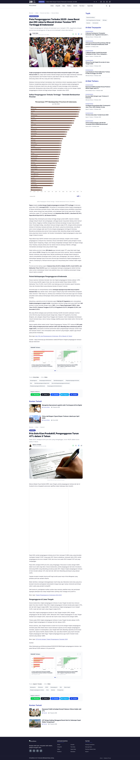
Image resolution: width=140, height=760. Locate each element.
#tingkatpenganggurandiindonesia (37, 386)
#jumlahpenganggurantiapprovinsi (41, 383)
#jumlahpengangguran (58, 380)
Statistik (75, 5)
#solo (47, 690)
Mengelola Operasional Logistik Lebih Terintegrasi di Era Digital (62, 405)
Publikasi (69, 5)
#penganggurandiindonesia (45, 380)
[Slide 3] (57, 370)
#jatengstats (33, 687)
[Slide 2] (56, 370)
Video (63, 5)
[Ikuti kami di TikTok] (110, 2)
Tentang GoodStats (89, 744)
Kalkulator (73, 751)
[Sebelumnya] (94, 2)
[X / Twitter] (76, 34)
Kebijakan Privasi (107, 758)
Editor (46, 377)
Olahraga (105, 20)
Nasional (42, 427)
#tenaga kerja (60, 690)
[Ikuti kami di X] (104, 2)
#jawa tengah (67, 687)
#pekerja (53, 690)
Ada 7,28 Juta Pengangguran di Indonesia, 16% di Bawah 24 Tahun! (53, 336)
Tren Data (81, 5)
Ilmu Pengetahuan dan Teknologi (93, 20)
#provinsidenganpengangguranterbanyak (61, 383)
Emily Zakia (36, 377)
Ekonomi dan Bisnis (44, 13)
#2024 (46, 687)
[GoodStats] (33, 6)
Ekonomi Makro (55, 13)
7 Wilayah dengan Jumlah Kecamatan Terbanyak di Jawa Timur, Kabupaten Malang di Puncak (96, 54)
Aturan (101, 758)
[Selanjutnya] (96, 2)
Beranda (31, 13)
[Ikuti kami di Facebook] (101, 2)
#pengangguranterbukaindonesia (54, 386)
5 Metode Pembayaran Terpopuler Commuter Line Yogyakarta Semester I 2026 (97, 34)
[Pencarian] (106, 5)
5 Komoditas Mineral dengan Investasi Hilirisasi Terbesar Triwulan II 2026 (63, 1)
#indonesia (40, 687)
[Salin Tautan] (81, 34)
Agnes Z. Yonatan (37, 684)
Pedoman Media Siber (90, 749)
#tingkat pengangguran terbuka (37, 690)
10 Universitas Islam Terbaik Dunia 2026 (97, 115)
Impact (87, 751)
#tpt (31, 383)
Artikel (52, 5)
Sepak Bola (90, 5)
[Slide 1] (55, 370)
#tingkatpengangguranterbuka (72, 380)
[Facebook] (79, 34)
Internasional (95, 22)
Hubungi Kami (88, 746)
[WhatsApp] (73, 34)
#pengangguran (33, 380)
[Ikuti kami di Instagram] (107, 2)
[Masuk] (109, 5)
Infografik (58, 5)
